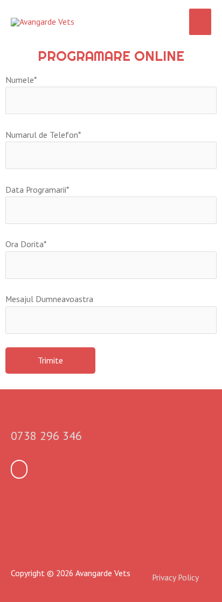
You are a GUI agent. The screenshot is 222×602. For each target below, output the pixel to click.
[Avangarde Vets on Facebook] (19, 469)
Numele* (21, 79)
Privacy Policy (175, 577)
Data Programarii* (37, 189)
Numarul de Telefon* (43, 134)
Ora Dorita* (25, 244)
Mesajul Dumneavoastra (49, 298)
